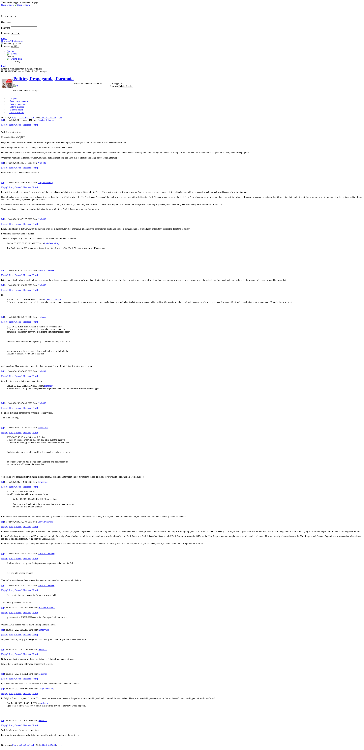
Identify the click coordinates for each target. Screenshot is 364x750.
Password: (5, 28)
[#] (2, 120)
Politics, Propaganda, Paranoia (43, 78)
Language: (6, 33)
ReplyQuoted (15, 125)
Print (35, 125)
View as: (114, 86)
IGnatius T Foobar (46, 120)
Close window (8, 5)
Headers (27, 125)
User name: (6, 22)
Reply (4, 125)
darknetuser (43, 427)
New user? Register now (12, 41)
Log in (4, 38)
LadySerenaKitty (45, 182)
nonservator (44, 630)
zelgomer (42, 317)
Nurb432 (42, 163)
